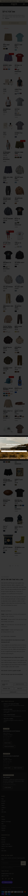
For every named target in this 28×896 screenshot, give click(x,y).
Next (14, 451)
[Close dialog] (27, 438)
